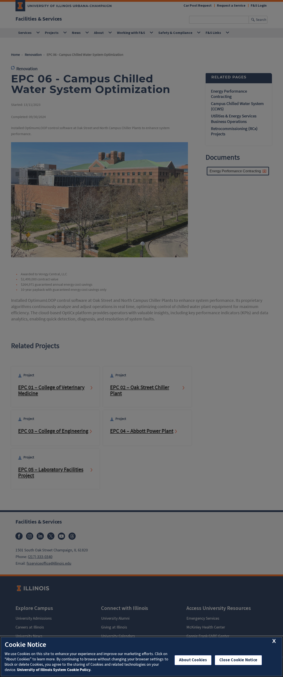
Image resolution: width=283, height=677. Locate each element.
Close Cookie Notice (238, 660)
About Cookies (193, 660)
